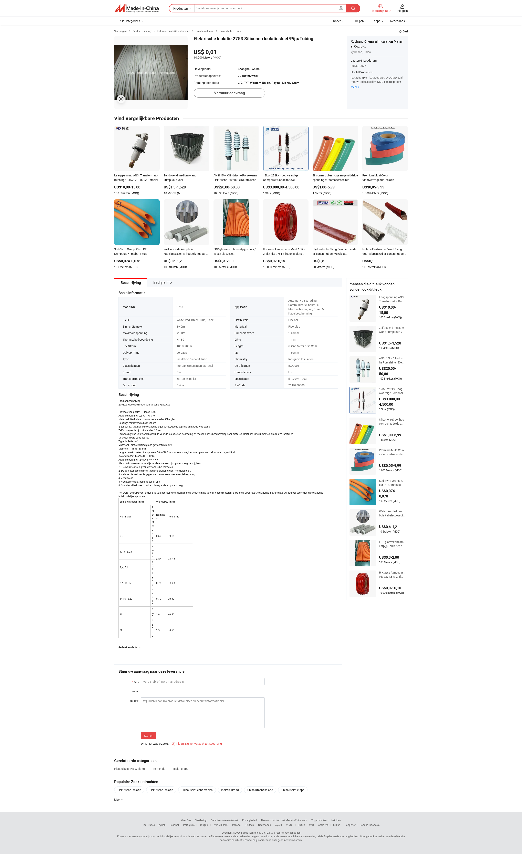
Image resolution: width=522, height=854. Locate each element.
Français (203, 824)
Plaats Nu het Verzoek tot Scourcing (197, 743)
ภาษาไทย (323, 824)
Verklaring (201, 820)
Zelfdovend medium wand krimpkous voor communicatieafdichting (392, 330)
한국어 (289, 824)
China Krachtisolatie (260, 790)
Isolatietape (180, 769)
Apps (377, 21)
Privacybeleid (249, 820)
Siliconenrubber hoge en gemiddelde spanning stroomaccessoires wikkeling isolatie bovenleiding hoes (392, 422)
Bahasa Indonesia (370, 824)
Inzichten (336, 820)
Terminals (159, 769)
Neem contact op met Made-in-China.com (284, 820)
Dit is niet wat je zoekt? (155, 743)
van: (135, 681)
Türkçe (336, 824)
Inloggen (402, 11)
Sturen (148, 736)
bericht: (133, 701)
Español (174, 824)
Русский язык (220, 824)
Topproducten (319, 820)
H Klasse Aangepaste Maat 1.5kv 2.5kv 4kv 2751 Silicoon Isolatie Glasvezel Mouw (392, 574)
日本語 (301, 824)
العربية (278, 824)
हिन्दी (311, 824)
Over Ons (186, 820)
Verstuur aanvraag (229, 93)
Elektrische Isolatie (129, 790)
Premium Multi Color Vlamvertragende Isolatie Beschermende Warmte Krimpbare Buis (391, 452)
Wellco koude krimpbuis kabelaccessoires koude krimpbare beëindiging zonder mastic (391, 513)
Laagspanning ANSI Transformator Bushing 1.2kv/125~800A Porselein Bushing (391, 299)
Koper (337, 21)
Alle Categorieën (130, 21)
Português (189, 824)
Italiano (236, 824)
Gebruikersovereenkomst (224, 820)
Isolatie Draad (230, 790)
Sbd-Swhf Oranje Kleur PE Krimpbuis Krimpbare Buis (391, 483)
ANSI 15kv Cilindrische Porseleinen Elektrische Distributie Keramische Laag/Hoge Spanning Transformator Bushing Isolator (392, 360)
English (161, 824)
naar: (135, 691)
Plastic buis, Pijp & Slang (129, 769)
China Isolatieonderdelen (197, 790)
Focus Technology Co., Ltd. (256, 832)
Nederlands (264, 824)
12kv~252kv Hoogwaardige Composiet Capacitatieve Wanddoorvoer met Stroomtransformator (391, 391)
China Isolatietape (292, 790)
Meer (354, 87)
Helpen (359, 21)
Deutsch (249, 824)
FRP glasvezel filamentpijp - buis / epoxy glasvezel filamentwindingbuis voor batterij (392, 544)
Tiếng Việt (350, 824)
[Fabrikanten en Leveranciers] (136, 8)
